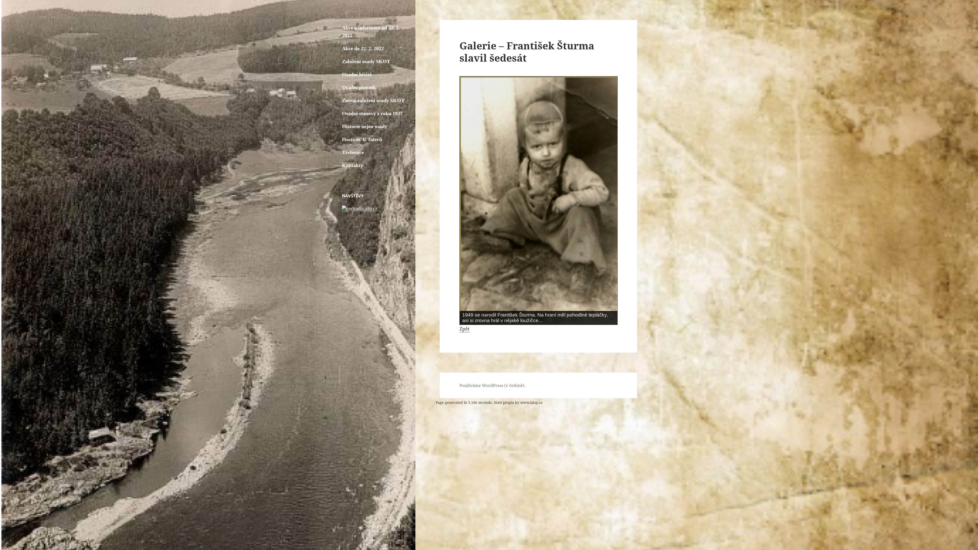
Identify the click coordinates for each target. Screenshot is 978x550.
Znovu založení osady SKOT (373, 100)
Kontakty (352, 165)
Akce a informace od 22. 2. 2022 (371, 31)
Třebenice (353, 152)
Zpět (464, 328)
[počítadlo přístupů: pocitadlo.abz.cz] (359, 208)
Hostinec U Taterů (362, 139)
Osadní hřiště (357, 74)
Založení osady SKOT (366, 61)
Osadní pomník (359, 87)
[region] (538, 200)
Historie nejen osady (364, 126)
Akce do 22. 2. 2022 (363, 48)
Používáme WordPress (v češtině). (492, 385)
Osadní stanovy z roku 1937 (372, 113)
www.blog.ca (531, 402)
